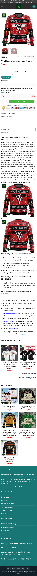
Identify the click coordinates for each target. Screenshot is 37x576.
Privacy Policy (5, 530)
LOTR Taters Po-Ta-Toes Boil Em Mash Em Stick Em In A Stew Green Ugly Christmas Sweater (27, 432)
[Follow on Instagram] (17, 486)
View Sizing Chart (7, 507)
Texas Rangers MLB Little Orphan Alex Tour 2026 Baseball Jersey (27, 364)
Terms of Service (6, 534)
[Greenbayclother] (18, 6)
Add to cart (21, 101)
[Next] (32, 29)
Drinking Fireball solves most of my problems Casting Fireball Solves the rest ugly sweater (9, 432)
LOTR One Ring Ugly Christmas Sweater (9, 407)
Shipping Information (8, 527)
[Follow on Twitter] (19, 486)
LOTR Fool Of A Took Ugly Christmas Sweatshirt (9, 459)
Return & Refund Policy (8, 524)
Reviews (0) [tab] (4, 133)
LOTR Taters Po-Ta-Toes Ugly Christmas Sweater (27, 407)
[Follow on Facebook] (15, 486)
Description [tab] (5, 129)
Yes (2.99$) (6, 92)
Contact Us (5, 514)
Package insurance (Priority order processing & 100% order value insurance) (17, 89)
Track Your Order (6, 510)
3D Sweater (10, 56)
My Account (5, 497)
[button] (2, 6)
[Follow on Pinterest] (21, 486)
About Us (4, 500)
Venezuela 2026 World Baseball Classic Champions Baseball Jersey (9, 365)
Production (6, 308)
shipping (23, 334)
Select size (4, 80)
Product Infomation (7, 504)
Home (3, 56)
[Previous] (4, 29)
